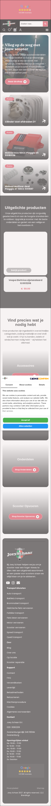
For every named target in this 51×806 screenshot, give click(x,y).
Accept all (25, 420)
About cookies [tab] (25, 385)
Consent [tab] (9, 385)
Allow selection (25, 426)
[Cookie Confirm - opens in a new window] (39, 378)
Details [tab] (42, 385)
